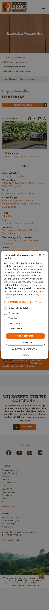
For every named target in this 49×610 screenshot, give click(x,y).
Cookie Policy (24, 355)
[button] (24, 302)
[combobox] (40, 254)
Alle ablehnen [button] (25, 343)
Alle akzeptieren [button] (25, 336)
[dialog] (24, 305)
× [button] (44, 255)
